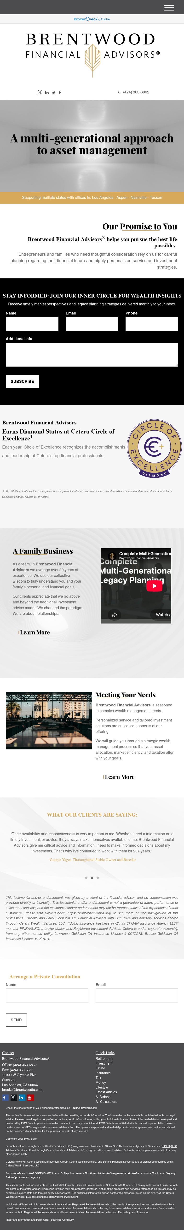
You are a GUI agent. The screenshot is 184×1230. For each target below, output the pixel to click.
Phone (132, 313)
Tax (98, 1077)
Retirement (104, 1058)
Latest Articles (106, 1091)
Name (11, 313)
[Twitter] (40, 92)
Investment (104, 1063)
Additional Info (19, 338)
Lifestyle (102, 1087)
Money (101, 1082)
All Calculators (106, 1101)
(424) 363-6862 (136, 92)
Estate (100, 1068)
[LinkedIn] (47, 92)
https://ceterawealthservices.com (58, 1196)
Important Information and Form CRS (27, 1219)
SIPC (174, 1146)
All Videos (103, 1096)
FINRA (166, 1146)
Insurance (103, 1072)
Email (71, 313)
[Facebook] (60, 92)
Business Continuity (62, 1219)
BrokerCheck (89, 1108)
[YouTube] (53, 92)
